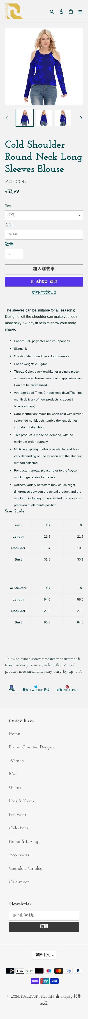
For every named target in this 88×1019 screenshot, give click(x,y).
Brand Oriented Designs (31, 747)
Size (8, 206)
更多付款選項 (44, 293)
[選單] (80, 11)
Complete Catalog (26, 868)
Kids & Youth (21, 801)
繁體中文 (42, 955)
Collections (18, 828)
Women (16, 761)
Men (13, 774)
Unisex (15, 787)
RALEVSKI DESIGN (37, 997)
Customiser (19, 882)
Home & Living (23, 841)
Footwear (17, 814)
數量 (9, 245)
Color (9, 225)
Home (14, 734)
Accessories (19, 855)
